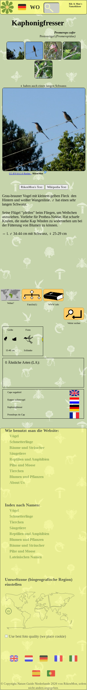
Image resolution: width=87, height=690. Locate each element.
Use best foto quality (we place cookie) (37, 636)
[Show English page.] (74, 393)
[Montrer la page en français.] (74, 415)
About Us (17, 483)
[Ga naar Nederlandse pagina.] (74, 400)
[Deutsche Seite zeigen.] (74, 408)
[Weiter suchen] (74, 314)
